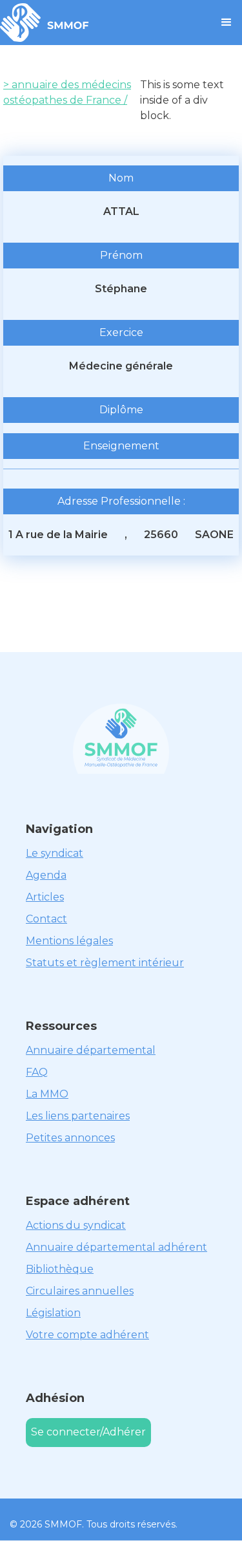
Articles (45, 897)
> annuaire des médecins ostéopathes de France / (67, 92)
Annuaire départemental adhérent (116, 1247)
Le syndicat (54, 853)
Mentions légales (69, 941)
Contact (46, 919)
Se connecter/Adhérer (88, 1432)
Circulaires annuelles (80, 1291)
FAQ (37, 1072)
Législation (53, 1313)
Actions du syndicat (76, 1225)
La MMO (47, 1094)
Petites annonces (70, 1138)
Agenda (46, 875)
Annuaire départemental (91, 1050)
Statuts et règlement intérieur (105, 963)
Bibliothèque (60, 1269)
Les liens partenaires (78, 1116)
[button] (226, 22)
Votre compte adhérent (87, 1335)
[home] (44, 22)
